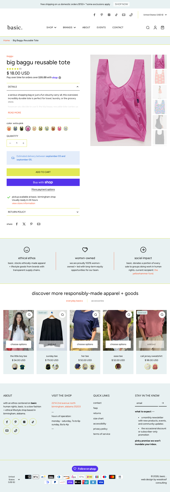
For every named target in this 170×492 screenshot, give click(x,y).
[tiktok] (116, 14)
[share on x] (24, 224)
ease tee (118, 356)
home (6, 40)
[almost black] (48, 366)
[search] (147, 27)
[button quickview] (29, 314)
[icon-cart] (162, 27)
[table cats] (46, 128)
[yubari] (9, 128)
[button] (43, 172)
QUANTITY (12, 136)
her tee (85, 356)
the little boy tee (18, 356)
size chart (98, 418)
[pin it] (31, 224)
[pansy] (40, 128)
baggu (10, 56)
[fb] (94, 14)
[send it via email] (38, 224)
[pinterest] (101, 14)
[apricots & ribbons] (34, 128)
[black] (21, 128)
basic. (163, 476)
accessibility (99, 423)
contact (97, 403)
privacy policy (100, 428)
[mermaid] (65, 128)
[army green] (92, 366)
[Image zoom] (120, 100)
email (139, 403)
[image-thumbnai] (160, 62)
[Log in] (155, 27)
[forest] (22, 366)
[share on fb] (16, 224)
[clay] (155, 366)
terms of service (101, 434)
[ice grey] (55, 366)
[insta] (109, 14)
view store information (23, 203)
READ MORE (14, 112)
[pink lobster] (59, 128)
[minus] (10, 143)
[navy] (78, 366)
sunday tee (52, 356)
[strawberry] (53, 128)
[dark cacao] (118, 366)
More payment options (43, 189)
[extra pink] (28, 128)
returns (97, 413)
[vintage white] (15, 366)
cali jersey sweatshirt (151, 356)
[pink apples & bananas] (15, 128)
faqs (95, 408)
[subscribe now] (163, 403)
